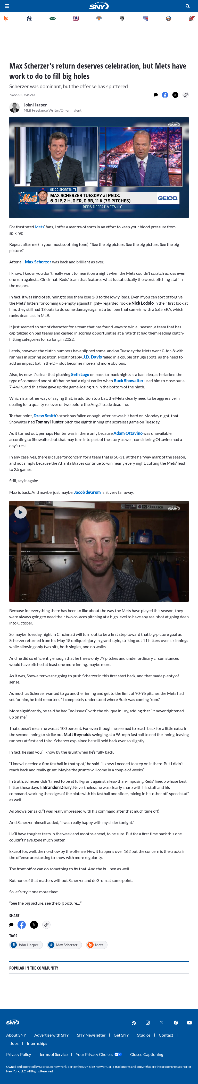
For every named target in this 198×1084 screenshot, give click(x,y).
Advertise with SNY (51, 1034)
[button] (20, 512)
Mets (39, 226)
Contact (166, 1034)
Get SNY (121, 1034)
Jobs (14, 1043)
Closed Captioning (146, 1054)
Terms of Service (53, 1054)
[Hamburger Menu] (7, 6)
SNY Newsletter (91, 1034)
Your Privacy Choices (94, 1054)
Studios (144, 1034)
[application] (99, 167)
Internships (37, 1043)
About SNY (16, 1034)
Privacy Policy (18, 1054)
